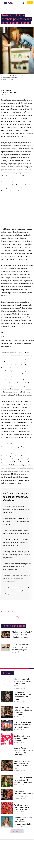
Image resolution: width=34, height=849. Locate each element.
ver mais (15, 831)
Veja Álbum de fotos (8, 611)
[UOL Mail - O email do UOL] (23, 3)
